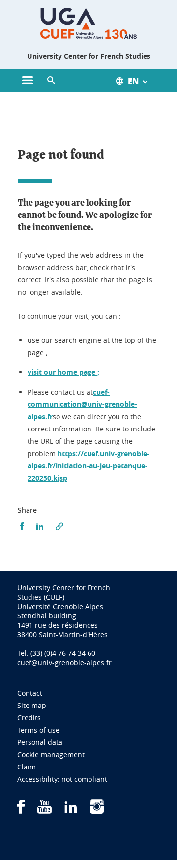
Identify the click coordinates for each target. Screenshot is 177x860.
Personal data (39, 742)
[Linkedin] (71, 810)
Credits (29, 717)
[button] (51, 80)
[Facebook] (21, 810)
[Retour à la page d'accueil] (88, 23)
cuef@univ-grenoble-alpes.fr (64, 662)
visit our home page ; (63, 372)
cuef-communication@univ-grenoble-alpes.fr (82, 404)
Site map (31, 705)
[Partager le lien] (59, 526)
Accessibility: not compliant (62, 779)
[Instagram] (97, 810)
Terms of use (38, 730)
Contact (29, 693)
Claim (26, 766)
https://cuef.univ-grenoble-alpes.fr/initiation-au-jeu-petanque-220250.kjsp (88, 466)
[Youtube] (44, 810)
